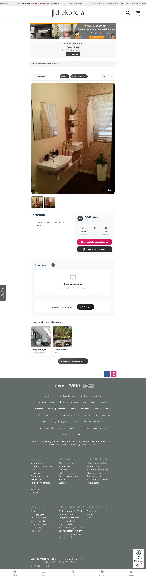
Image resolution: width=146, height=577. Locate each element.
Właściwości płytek (39, 517)
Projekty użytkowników (97, 469)
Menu (44, 575)
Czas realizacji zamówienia (43, 466)
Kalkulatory (36, 527)
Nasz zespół (36, 489)
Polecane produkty (95, 476)
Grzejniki (63, 469)
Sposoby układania (39, 521)
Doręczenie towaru (39, 476)
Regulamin (35, 472)
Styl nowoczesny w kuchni (71, 530)
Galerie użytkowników (97, 463)
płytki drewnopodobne (91, 395)
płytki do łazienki (69, 421)
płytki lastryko (83, 415)
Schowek (102, 575)
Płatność (35, 469)
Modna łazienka (66, 537)
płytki (108, 408)
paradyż (103, 402)
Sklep (15, 575)
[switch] (138, 565)
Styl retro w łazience (68, 521)
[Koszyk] (138, 13)
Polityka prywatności (40, 482)
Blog (89, 517)
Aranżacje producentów (98, 479)
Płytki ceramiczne (67, 463)
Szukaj (73, 575)
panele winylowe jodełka (93, 421)
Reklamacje (36, 479)
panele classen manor (73, 434)
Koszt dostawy (37, 463)
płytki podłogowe (68, 395)
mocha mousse (67, 427)
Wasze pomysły (94, 466)
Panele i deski (65, 466)
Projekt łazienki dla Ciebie (71, 511)
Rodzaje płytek (37, 514)
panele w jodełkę (47, 427)
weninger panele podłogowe (59, 415)
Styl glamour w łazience (70, 534)
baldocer (85, 408)
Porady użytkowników (41, 524)
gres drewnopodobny (48, 402)
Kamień (62, 479)
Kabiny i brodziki (66, 472)
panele (38, 415)
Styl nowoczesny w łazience (71, 527)
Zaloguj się (87, 307)
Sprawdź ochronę (73, 54)
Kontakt (34, 492)
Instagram (91, 514)
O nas (33, 486)
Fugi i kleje (35, 530)
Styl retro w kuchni (67, 524)
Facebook (91, 511)
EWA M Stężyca (91, 217)
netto (73, 408)
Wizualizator (93, 482)
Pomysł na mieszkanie (69, 517)
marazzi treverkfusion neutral (92, 427)
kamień (97, 408)
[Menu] (8, 13)
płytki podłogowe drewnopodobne (79, 402)
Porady (34, 511)
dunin (50, 408)
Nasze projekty (94, 472)
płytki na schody (48, 421)
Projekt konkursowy (79, 76)
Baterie (62, 482)
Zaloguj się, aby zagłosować (96, 242)
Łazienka (64, 76)
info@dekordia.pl (68, 3)
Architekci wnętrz (67, 514)
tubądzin (39, 408)
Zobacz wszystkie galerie (71, 361)
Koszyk (131, 575)
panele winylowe (103, 415)
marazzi (62, 408)
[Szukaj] (128, 13)
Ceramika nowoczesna (69, 476)
